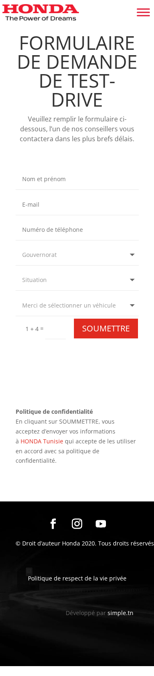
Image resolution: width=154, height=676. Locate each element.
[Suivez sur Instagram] (77, 524)
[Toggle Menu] (143, 12)
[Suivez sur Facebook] (53, 524)
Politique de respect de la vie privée (77, 578)
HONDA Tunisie (42, 441)
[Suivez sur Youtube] (101, 524)
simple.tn (120, 613)
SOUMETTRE (106, 328)
